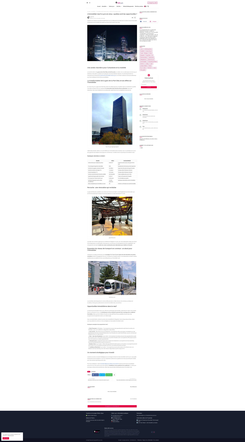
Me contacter (156, 440)
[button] (145, 6)
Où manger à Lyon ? (117, 417)
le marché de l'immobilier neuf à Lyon (107, 75)
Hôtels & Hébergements (128, 6)
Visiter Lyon (111, 6)
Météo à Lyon (115, 420)
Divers (151, 53)
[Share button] (114, 374)
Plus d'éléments (133, 386)
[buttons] (87, 3)
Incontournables (143, 61)
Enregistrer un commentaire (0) (112, 406)
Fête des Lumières (139, 6)
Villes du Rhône (116, 421)
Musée (150, 65)
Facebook (96, 374)
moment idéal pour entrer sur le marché (110, 363)
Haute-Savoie (94, 415)
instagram (154, 21)
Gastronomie (151, 57)
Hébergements (143, 59)
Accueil (98, 6)
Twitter (102, 374)
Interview (142, 63)
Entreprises (142, 55)
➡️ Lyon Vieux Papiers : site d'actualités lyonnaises (147, 422)
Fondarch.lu (142, 140)
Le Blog (147, 63)
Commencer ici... (133, 440)
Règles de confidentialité (147, 440)
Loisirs (151, 63)
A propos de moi (125, 440)
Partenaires (139, 440)
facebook (145, 21)
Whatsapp (110, 374)
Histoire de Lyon (151, 59)
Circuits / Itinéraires (144, 53)
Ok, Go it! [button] (6, 438)
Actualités (104, 6)
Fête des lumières (143, 57)
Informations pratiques (152, 61)
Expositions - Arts (149, 55)
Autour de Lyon (149, 51)
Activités (118, 6)
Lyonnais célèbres (143, 65)
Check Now (10, 435)
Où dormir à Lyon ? (117, 416)
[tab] (99, 6)
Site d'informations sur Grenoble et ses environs (146, 415)
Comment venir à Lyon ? (118, 415)
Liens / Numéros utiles (117, 419)
